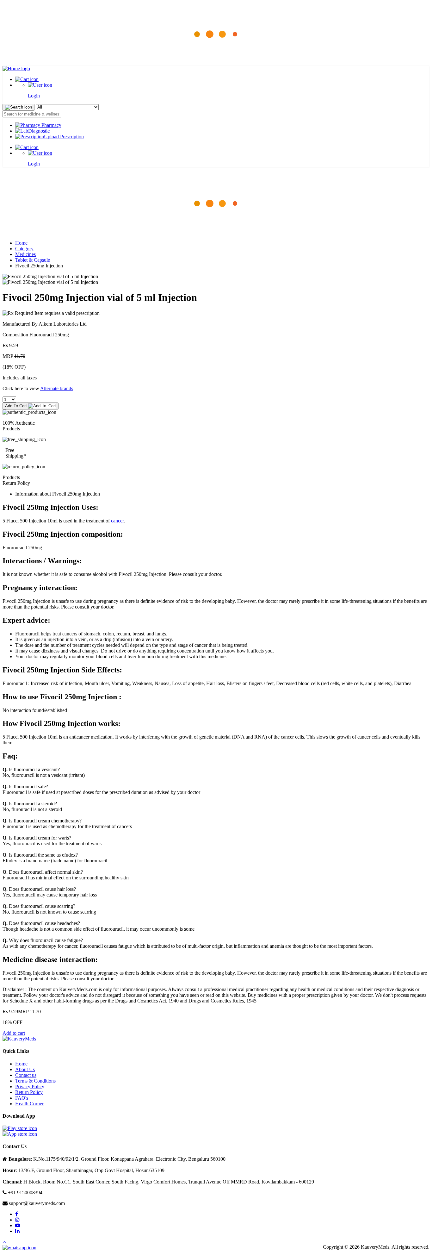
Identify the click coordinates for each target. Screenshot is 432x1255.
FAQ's (21, 1098)
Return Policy (29, 1092)
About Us (25, 1069)
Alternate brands (56, 388)
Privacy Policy (29, 1086)
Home (21, 243)
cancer (117, 520)
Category (24, 248)
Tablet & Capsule (32, 260)
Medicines (25, 254)
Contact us (25, 1075)
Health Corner (29, 1103)
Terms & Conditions (35, 1080)
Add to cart (14, 1033)
